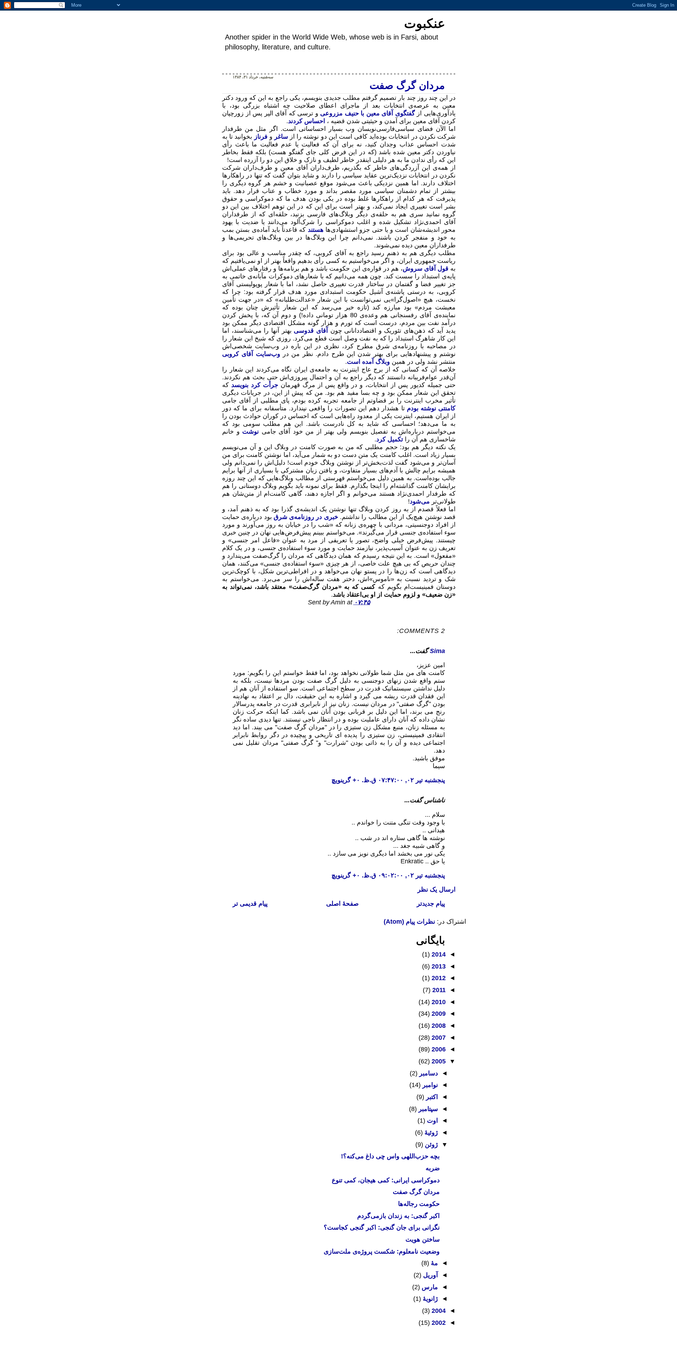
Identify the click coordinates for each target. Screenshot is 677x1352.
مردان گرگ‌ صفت (407, 85)
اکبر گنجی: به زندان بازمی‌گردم (398, 1215)
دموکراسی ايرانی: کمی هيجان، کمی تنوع (386, 1180)
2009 (438, 1013)
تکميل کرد (389, 439)
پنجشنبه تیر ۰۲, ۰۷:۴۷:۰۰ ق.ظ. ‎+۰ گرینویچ (388, 780)
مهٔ (433, 1263)
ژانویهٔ (429, 1298)
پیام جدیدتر (431, 903)
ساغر (281, 136)
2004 (438, 1310)
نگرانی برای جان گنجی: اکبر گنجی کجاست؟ (382, 1227)
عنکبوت (424, 23)
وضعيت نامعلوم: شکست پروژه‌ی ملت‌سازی (382, 1251)
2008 (438, 1025)
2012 (438, 978)
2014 (438, 954)
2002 (438, 1322)
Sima (437, 650)
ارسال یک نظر (436, 889)
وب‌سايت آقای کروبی (251, 353)
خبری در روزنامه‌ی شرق (306, 516)
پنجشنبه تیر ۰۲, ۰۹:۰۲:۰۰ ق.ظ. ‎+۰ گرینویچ (388, 875)
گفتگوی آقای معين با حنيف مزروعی (366, 113)
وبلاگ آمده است (368, 361)
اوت (431, 1120)
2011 (438, 990)
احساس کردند (306, 121)
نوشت (250, 431)
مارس (429, 1287)
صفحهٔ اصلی (342, 903)
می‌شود (420, 501)
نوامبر (429, 1084)
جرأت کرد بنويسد (253, 384)
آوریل (429, 1275)
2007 (438, 1037)
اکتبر (431, 1096)
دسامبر (427, 1073)
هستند (316, 229)
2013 (438, 966)
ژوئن (430, 1144)
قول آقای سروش (426, 268)
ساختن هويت (422, 1239)
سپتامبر (427, 1108)
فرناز (261, 136)
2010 (438, 1002)
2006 (438, 1049)
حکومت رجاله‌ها (419, 1203)
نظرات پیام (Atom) (409, 921)
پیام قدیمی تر (250, 903)
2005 (438, 1061)
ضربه (433, 1168)
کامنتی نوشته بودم (430, 408)
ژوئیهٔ (430, 1132)
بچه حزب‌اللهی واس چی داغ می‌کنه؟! (390, 1156)
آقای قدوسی (311, 330)
